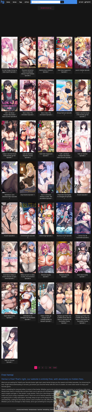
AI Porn (27, 2)
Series (14, 2)
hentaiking (46, 409)
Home (8, 2)
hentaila (52, 409)
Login (81, 2)
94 (50, 367)
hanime (39, 409)
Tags (20, 2)
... (46, 367)
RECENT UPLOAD (45, 8)
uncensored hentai (22, 409)
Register (88, 2)
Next (54, 367)
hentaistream (33, 409)
